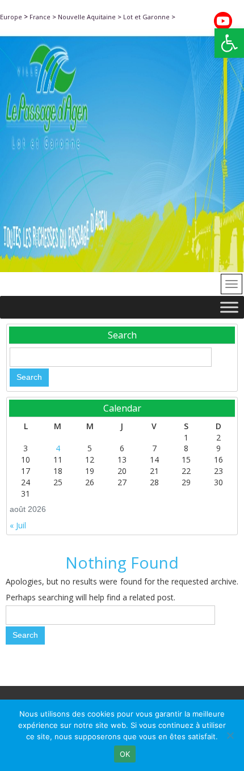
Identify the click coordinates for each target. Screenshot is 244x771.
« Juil (18, 525)
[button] (229, 43)
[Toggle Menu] (229, 307)
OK (125, 754)
